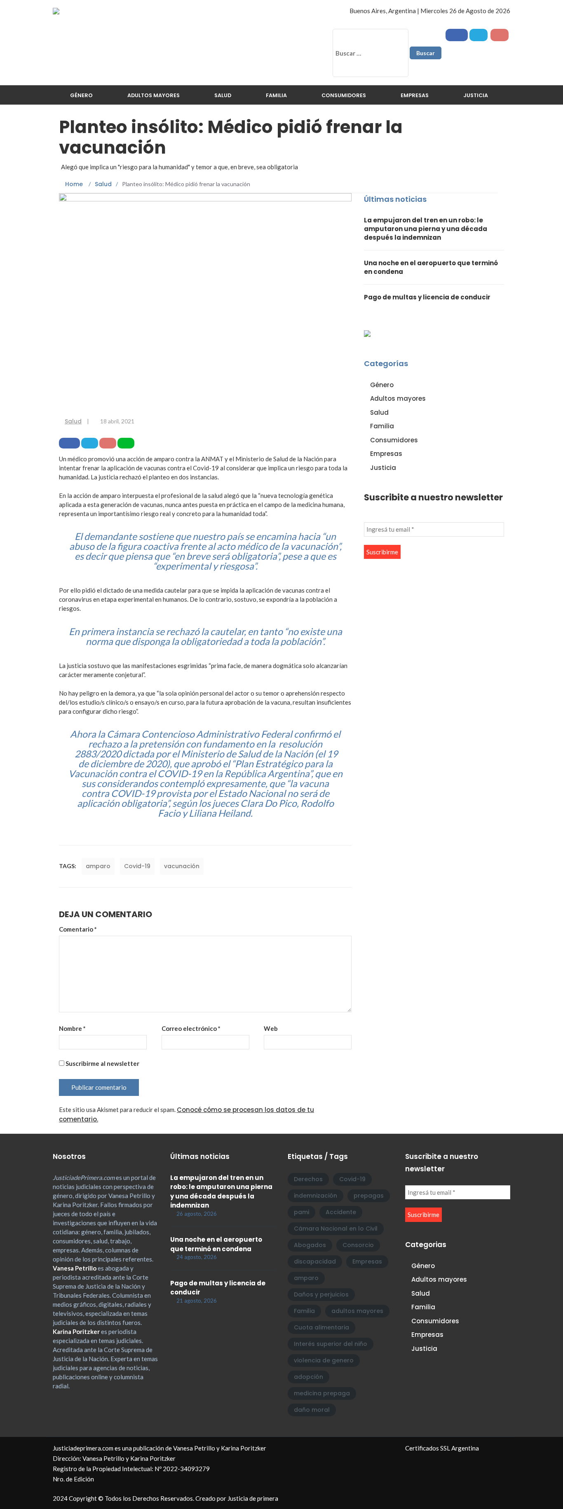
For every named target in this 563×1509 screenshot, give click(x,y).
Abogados (310, 1245)
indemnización (315, 1195)
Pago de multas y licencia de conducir (427, 297)
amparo (98, 866)
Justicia (475, 95)
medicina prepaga (322, 1393)
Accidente (341, 1212)
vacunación (181, 866)
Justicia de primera (253, 1498)
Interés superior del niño (330, 1344)
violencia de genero (324, 1360)
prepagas (369, 1195)
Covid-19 (137, 866)
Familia (276, 95)
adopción (308, 1377)
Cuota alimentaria (321, 1327)
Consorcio (358, 1245)
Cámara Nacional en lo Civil (336, 1228)
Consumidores (343, 95)
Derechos (308, 1179)
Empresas (415, 95)
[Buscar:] (370, 53)
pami (301, 1212)
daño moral (312, 1410)
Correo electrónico (191, 1028)
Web (271, 1028)
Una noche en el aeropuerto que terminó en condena (216, 1244)
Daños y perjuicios (321, 1294)
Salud (222, 95)
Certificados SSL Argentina (442, 1448)
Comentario (78, 929)
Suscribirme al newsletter (101, 1063)
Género (81, 95)
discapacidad (315, 1261)
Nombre (72, 1028)
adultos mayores (357, 1311)
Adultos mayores (153, 95)
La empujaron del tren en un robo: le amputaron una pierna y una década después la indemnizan (425, 229)
